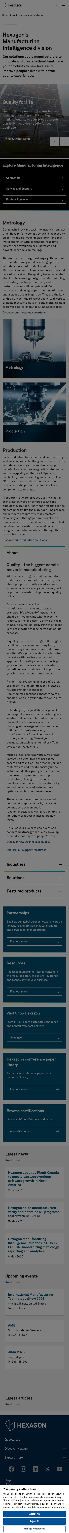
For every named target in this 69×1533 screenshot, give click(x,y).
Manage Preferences (34, 1529)
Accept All (34, 1514)
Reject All (34, 1521)
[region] (34, 1508)
